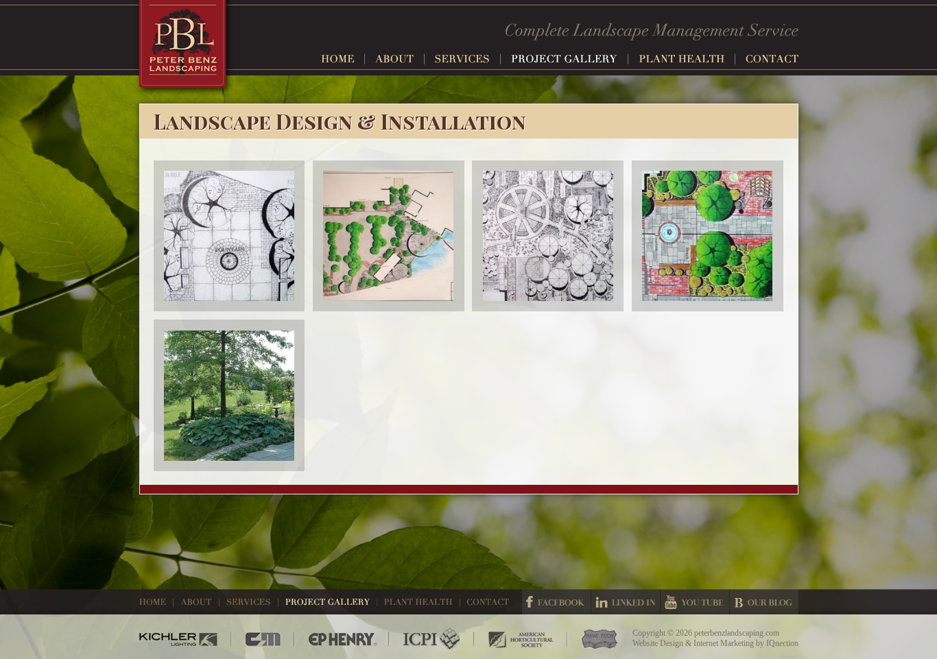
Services (468, 58)
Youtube (695, 602)
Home (343, 58)
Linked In (625, 602)
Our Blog (764, 602)
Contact (772, 58)
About (400, 58)
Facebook (556, 602)
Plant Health (687, 58)
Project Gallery (569, 58)
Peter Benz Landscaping (184, 48)
